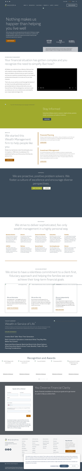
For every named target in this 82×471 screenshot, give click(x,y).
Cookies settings (54, 466)
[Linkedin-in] (7, 1)
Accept (64, 466)
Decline (74, 466)
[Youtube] (9, 1)
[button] (36, 379)
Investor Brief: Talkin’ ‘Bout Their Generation (19, 337)
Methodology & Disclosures (8, 374)
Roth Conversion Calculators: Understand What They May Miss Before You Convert (25, 340)
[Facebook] (6, 1)
